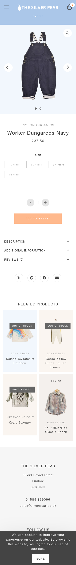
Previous (8, 67)
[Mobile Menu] (6, 7)
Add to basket (38, 218)
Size (38, 155)
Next (67, 67)
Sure (41, 558)
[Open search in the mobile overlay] (38, 16)
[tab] (38, 242)
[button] (67, 33)
